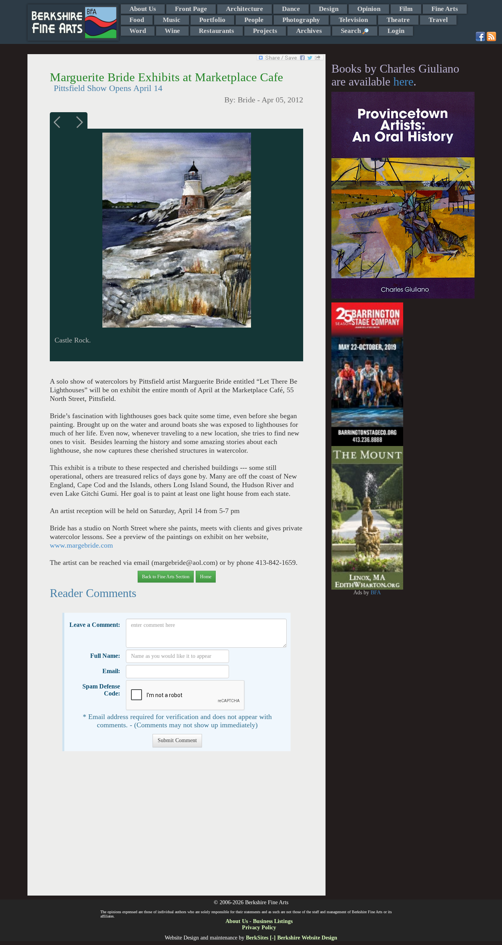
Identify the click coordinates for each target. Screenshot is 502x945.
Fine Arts (444, 9)
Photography (301, 20)
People (254, 20)
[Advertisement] (176, 827)
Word (137, 31)
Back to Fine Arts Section (165, 576)
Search (351, 31)
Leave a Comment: (94, 624)
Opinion (368, 9)
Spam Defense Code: (101, 690)
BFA (376, 592)
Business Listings (273, 921)
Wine (172, 31)
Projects (265, 31)
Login (395, 31)
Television (353, 20)
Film (406, 9)
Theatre (398, 20)
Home (205, 576)
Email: (111, 671)
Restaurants (216, 31)
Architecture (244, 9)
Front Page (191, 9)
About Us (142, 9)
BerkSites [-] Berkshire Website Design (291, 938)
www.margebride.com (81, 545)
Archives (309, 31)
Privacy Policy (259, 927)
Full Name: (105, 655)
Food (136, 20)
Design (328, 9)
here (403, 81)
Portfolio (212, 20)
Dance (291, 9)
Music (171, 20)
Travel (438, 20)
